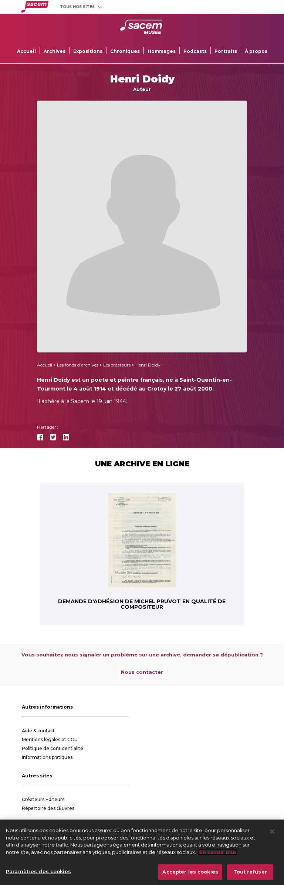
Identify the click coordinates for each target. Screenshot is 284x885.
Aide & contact (38, 730)
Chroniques (125, 51)
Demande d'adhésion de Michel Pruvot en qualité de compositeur (142, 604)
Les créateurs (117, 365)
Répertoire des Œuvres (48, 808)
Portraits (225, 51)
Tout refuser (250, 872)
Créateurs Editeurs (43, 799)
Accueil (26, 51)
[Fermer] (272, 831)
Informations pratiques (47, 757)
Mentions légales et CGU (50, 739)
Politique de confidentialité (52, 748)
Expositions (87, 51)
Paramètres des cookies (38, 871)
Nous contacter (142, 672)
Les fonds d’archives (77, 365)
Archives (54, 51)
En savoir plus (217, 852)
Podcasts (195, 51)
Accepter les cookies (190, 872)
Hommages (162, 51)
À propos (256, 51)
